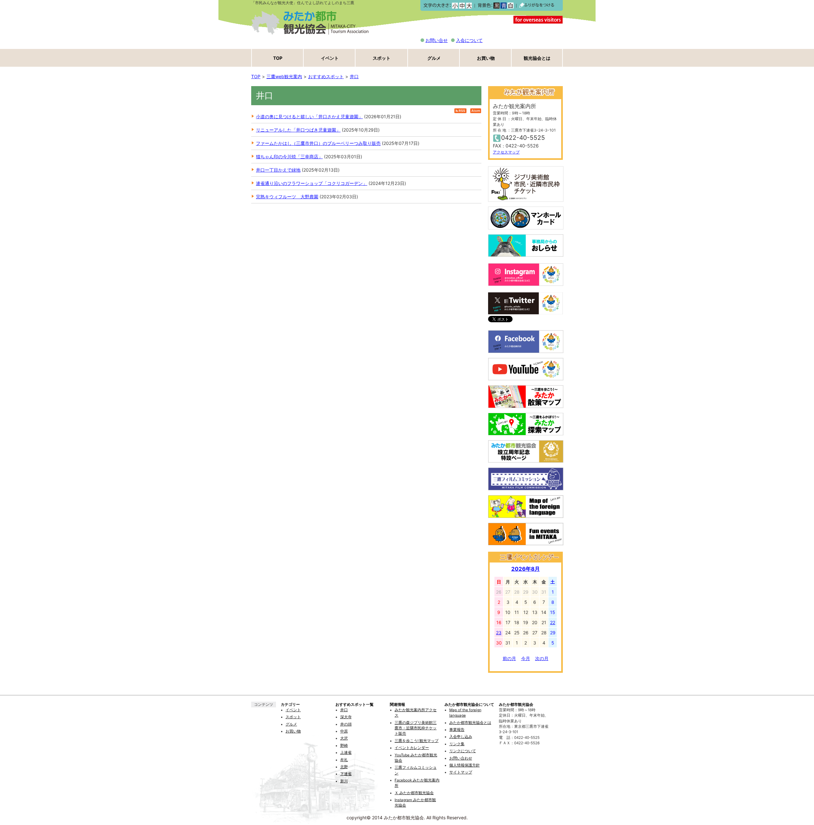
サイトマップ (460, 772)
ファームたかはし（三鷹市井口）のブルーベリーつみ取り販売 (318, 143)
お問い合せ (436, 40)
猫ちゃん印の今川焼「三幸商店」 (289, 156)
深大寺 (346, 717)
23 (498, 632)
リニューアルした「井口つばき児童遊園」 (298, 130)
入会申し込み (460, 736)
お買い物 (486, 58)
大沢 (344, 738)
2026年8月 (525, 569)
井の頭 (346, 724)
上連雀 (346, 752)
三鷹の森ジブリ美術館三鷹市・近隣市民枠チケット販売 (416, 728)
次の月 (541, 658)
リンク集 (457, 744)
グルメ (434, 58)
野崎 (344, 745)
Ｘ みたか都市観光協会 (414, 793)
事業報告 (457, 729)
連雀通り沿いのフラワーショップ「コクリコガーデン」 (311, 183)
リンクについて (462, 751)
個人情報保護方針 (464, 765)
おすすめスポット (326, 76)
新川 (344, 781)
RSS (460, 110)
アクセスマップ (506, 152)
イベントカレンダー (412, 748)
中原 (344, 731)
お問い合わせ (460, 758)
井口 (354, 76)
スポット (381, 58)
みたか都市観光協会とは (470, 722)
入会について (469, 40)
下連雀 (346, 774)
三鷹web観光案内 (284, 76)
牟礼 (344, 760)
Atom (475, 110)
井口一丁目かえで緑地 (278, 170)
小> (455, 6)
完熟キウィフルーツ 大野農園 (287, 196)
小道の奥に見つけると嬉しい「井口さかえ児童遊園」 (309, 116)
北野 (344, 767)
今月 (525, 658)
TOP (277, 58)
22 (552, 622)
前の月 (509, 658)
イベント (330, 58)
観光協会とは (537, 58)
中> (462, 6)
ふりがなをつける (536, 5)
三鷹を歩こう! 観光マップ (416, 741)
